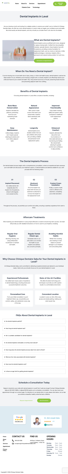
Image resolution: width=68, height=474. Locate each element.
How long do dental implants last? (15, 328)
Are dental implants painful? (14, 321)
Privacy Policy (5, 450)
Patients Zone (26, 7)
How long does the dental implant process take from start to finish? (25, 350)
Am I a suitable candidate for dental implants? (19, 335)
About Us (24, 3)
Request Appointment (26, 400)
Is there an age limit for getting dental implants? (20, 371)
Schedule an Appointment (44, 60)
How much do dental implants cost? (16, 364)
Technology (36, 7)
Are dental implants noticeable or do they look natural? (22, 342)
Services (31, 3)
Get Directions (44, 400)
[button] (32, 3)
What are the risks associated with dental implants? (21, 357)
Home (17, 3)
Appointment (41, 3)
